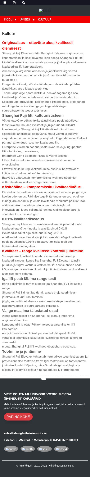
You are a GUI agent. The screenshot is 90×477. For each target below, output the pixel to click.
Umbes (25, 19)
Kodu (8, 19)
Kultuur (44, 19)
